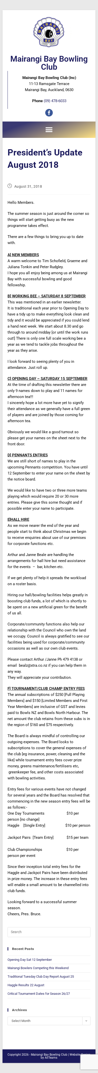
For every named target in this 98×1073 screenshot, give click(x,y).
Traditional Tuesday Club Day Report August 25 (41, 976)
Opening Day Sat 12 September (30, 960)
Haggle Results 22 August (26, 985)
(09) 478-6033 (55, 101)
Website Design (80, 1054)
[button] (49, 129)
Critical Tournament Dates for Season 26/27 (39, 994)
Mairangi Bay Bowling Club (49, 63)
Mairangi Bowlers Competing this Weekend (38, 968)
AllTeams (51, 1057)
